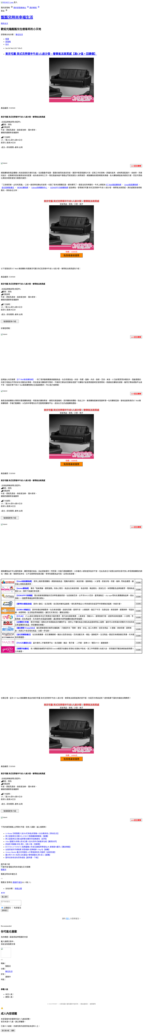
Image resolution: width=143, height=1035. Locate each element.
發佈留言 (5, 910)
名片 (7, 44)
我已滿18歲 (5, 1030)
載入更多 (5, 897)
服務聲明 (93, 1004)
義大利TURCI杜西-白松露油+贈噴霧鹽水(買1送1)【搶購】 (28, 855)
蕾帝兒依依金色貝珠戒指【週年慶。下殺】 (22, 858)
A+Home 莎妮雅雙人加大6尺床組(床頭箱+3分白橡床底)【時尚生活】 (32, 833)
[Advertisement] (71, 358)
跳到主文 (4, 23)
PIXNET (54, 1004)
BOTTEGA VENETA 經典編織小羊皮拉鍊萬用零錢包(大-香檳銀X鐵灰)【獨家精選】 (38, 847)
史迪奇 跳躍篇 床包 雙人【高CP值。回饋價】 (23, 844)
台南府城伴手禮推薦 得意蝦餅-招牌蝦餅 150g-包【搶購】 (27, 849)
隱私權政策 (84, 1004)
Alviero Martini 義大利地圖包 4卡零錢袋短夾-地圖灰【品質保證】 (30, 852)
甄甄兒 (3, 870)
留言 (20, 882)
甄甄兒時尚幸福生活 (17, 17)
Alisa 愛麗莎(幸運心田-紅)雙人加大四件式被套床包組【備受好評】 (31, 841)
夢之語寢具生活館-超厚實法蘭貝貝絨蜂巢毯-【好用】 (26, 839)
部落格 (8, 42)
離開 (12, 1030)
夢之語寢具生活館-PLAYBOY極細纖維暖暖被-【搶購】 (27, 836)
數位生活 (19, 34)
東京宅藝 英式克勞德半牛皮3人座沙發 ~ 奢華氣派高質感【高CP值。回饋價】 (51, 53)
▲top (3, 892)
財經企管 (18, 889)
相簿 (7, 39)
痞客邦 (15, 882)
